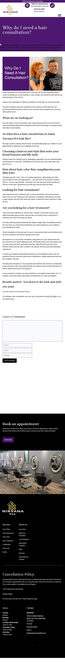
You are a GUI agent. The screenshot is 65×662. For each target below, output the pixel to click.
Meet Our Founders (22, 534)
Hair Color (6, 537)
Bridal (5, 552)
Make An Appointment (40, 4)
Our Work (22, 529)
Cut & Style (6, 529)
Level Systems (24, 539)
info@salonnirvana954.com (36, 633)
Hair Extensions (8, 533)
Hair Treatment (8, 541)
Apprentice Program (23, 544)
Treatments (7, 544)
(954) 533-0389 (51, 296)
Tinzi (35, 599)
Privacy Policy (7, 594)
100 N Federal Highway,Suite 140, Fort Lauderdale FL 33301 (36, 618)
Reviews (22, 553)
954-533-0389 (39, 9)
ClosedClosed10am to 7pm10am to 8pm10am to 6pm (10, 624)
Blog (20, 549)
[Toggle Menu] (59, 15)
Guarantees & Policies (23, 558)
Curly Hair (6, 548)
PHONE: (29, 624)
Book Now (8, 440)
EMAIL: (29, 630)
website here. (9, 299)
